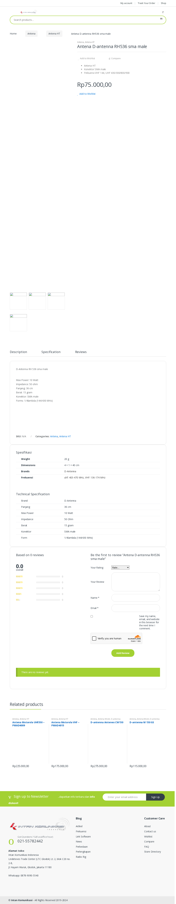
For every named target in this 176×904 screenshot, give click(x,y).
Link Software (83, 836)
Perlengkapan (83, 851)
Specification (50, 352)
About (147, 826)
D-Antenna (70, 471)
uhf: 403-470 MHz (74, 477)
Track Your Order (146, 3)
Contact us (150, 831)
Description (18, 352)
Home (13, 33)
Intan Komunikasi (21, 900)
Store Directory (152, 851)
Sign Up (155, 797)
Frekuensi (81, 831)
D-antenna (115, 719)
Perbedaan (82, 846)
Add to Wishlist (87, 58)
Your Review (97, 581)
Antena (31, 33)
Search (161, 20)
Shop (163, 3)
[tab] (18, 353)
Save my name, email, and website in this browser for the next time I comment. (149, 622)
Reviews (81, 352)
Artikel (79, 826)
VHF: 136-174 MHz (95, 477)
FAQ (146, 846)
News (79, 841)
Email (94, 608)
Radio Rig (81, 856)
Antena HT (54, 33)
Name (95, 597)
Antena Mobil (104, 719)
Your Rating (97, 567)
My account (126, 3)
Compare (116, 58)
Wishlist (148, 836)
